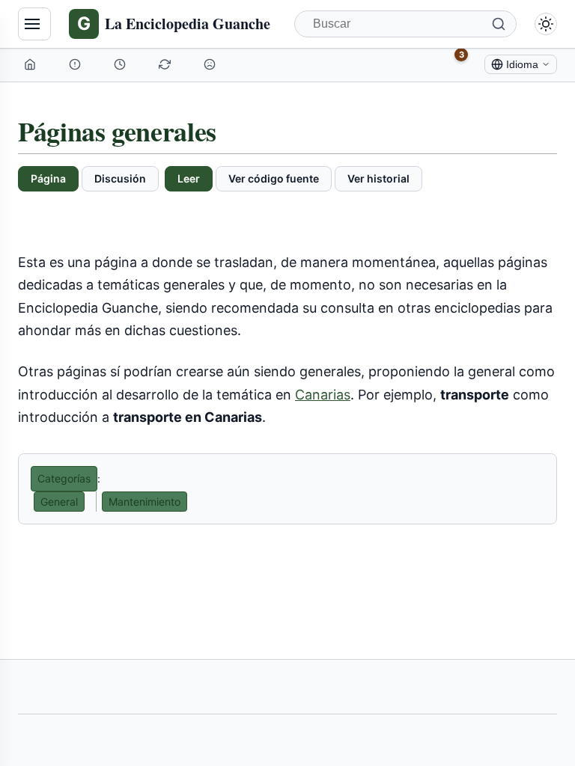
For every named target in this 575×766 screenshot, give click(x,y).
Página (48, 178)
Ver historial (378, 178)
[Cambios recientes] (166, 64)
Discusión (120, 178)
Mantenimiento (144, 501)
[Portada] (31, 64)
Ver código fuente (273, 178)
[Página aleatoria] (211, 64)
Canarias (322, 394)
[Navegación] (34, 23)
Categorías (64, 478)
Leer (188, 178)
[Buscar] (499, 24)
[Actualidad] (121, 64)
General (59, 501)
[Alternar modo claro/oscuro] (546, 24)
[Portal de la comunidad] (76, 64)
